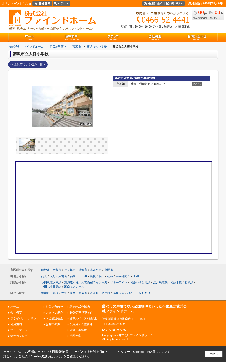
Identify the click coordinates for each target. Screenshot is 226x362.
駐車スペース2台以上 (83, 318)
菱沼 (73, 276)
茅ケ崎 (106, 293)
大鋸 (53, 276)
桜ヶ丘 (131, 293)
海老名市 (96, 270)
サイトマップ (19, 330)
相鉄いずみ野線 (140, 282)
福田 (101, 276)
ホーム (14, 306)
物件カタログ (19, 336)
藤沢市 (45, 270)
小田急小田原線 (51, 286)
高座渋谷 (118, 293)
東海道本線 (71, 282)
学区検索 (75, 336)
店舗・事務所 (78, 330)
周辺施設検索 (54, 318)
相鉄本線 (176, 282)
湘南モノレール (74, 286)
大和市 (57, 270)
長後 (93, 276)
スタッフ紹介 (54, 312)
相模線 (189, 282)
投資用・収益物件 (81, 324)
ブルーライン (118, 282)
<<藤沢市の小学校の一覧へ (27, 64)
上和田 (137, 276)
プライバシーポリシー (24, 318)
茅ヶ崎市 (70, 270)
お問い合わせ (54, 306)
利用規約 (16, 324)
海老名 (83, 293)
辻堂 (64, 293)
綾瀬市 (83, 270)
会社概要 (16, 312)
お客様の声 (53, 324)
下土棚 (83, 276)
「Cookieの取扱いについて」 (45, 356)
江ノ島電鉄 (160, 282)
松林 (110, 276)
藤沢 (55, 293)
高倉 (44, 276)
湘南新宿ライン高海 (94, 282)
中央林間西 (123, 276)
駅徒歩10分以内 (80, 306)
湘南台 (62, 276)
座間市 (108, 270)
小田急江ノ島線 (51, 282)
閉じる (214, 354)
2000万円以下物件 (81, 312)
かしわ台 (144, 293)
